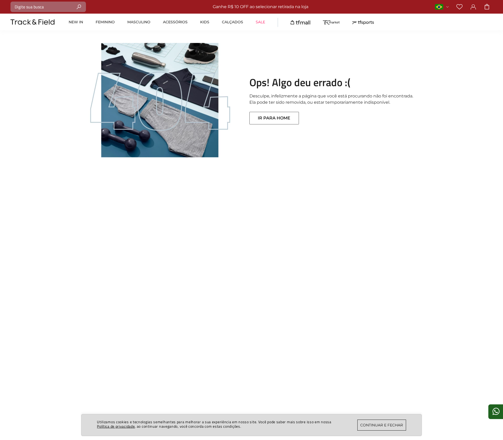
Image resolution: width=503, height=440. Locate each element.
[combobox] (48, 7)
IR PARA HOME (274, 118)
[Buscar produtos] (79, 6)
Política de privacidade (116, 426)
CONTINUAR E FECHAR (381, 425)
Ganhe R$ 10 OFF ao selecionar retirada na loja (260, 6)
